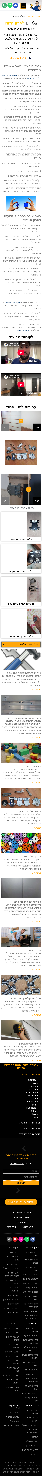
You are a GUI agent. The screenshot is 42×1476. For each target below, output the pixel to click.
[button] (23, 6)
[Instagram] (21, 1239)
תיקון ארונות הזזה (33, 16)
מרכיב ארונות (32, 1405)
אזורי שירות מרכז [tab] (31, 1074)
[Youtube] (15, 1239)
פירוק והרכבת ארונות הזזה (27, 902)
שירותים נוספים (22, 1222)
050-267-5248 (18, 57)
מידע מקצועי (27, 1227)
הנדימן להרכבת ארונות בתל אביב (24, 673)
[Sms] (15, 5)
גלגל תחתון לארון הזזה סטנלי (26, 998)
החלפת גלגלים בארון (30, 811)
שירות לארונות (22, 1217)
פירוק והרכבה (34, 766)
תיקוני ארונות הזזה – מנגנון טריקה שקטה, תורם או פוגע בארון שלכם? (23, 719)
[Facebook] (32, 1239)
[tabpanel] (21, 1098)
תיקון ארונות (14, 1247)
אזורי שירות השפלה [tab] (29, 1122)
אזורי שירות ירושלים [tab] (29, 1134)
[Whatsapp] (10, 5)
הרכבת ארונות (13, 1323)
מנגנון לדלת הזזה (32, 856)
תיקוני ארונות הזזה (13, 302)
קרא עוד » (36, 689)
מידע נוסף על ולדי (13, 1406)
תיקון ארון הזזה (32, 1247)
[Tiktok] (9, 1239)
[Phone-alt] (4, 5)
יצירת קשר (11, 1227)
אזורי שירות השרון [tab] (30, 1128)
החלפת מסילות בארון (30, 1043)
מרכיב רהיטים (34, 950)
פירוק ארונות (33, 1323)
